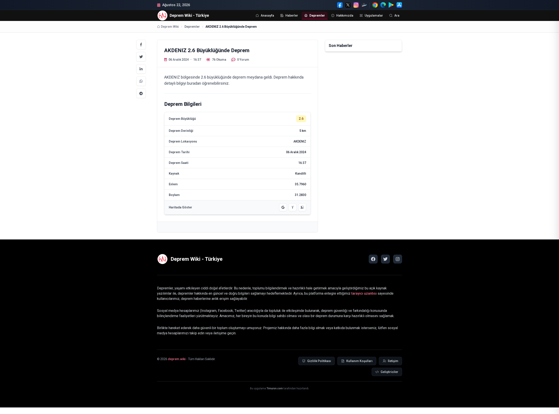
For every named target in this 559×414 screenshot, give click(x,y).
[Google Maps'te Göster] (283, 207)
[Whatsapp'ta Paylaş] (141, 81)
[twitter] (385, 259)
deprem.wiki (177, 359)
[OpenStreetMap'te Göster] (302, 207)
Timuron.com (275, 388)
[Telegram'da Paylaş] (141, 93)
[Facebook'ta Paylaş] (141, 44)
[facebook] (373, 259)
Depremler (192, 26)
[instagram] (397, 259)
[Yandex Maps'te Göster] (293, 207)
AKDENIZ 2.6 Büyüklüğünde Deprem (231, 26)
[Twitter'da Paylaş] (141, 57)
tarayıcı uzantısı (364, 293)
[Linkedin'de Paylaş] (141, 69)
